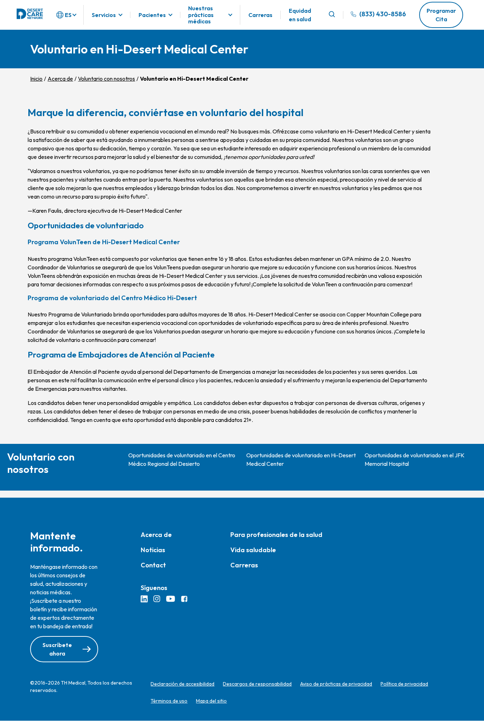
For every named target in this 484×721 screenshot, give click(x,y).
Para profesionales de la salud (276, 535)
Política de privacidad (404, 684)
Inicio (36, 78)
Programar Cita (441, 15)
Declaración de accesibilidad (182, 684)
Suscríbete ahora (57, 649)
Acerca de (60, 78)
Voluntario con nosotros (106, 78)
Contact (153, 565)
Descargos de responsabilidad (257, 684)
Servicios (104, 15)
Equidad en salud (300, 15)
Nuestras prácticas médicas (201, 14)
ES (68, 14)
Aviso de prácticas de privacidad (336, 684)
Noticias (153, 550)
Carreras (260, 14)
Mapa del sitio (211, 701)
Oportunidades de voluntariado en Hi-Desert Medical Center (301, 459)
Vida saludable (253, 550)
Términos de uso (169, 701)
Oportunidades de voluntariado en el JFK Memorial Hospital (415, 459)
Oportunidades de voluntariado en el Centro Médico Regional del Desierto (181, 459)
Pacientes (152, 15)
